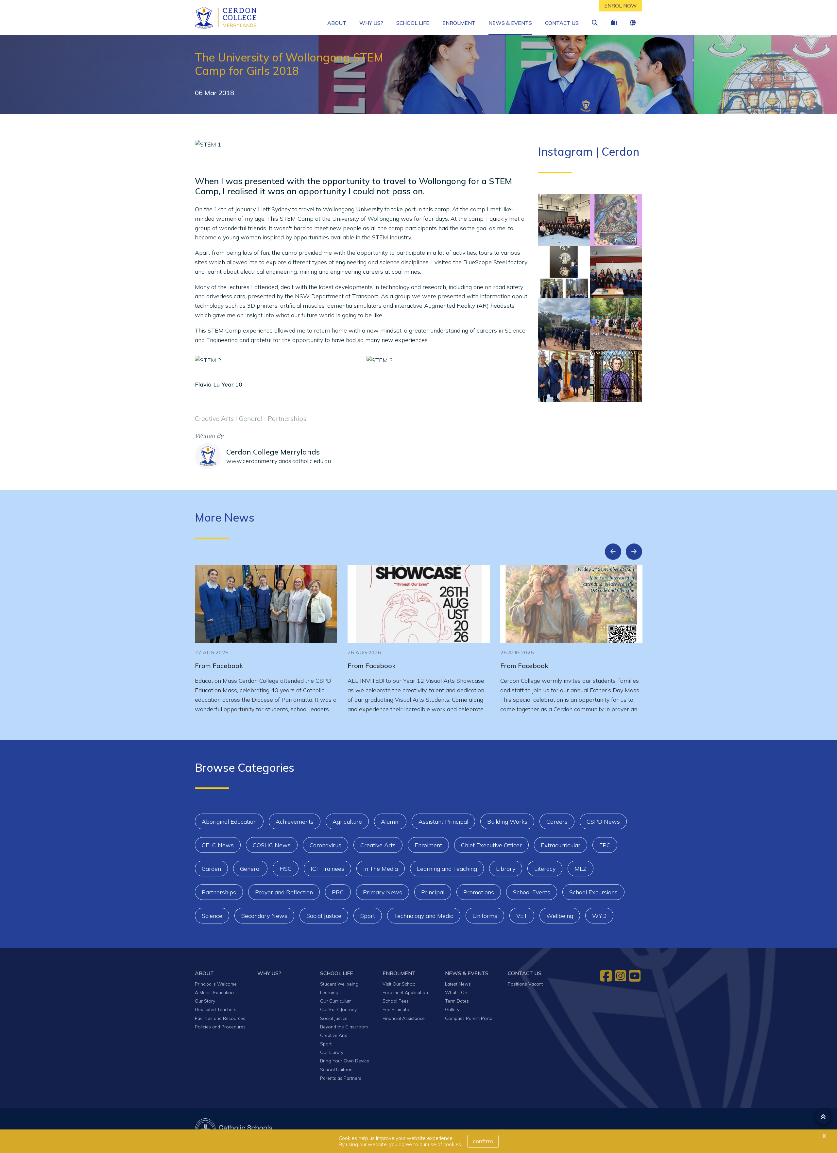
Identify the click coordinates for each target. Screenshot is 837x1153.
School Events (531, 892)
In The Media (380, 868)
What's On (456, 992)
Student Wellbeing (339, 984)
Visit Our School (400, 984)
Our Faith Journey (338, 1009)
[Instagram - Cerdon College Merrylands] (621, 975)
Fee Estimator (397, 1009)
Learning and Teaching (447, 868)
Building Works (507, 821)
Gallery (452, 1009)
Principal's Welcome (216, 984)
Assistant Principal (443, 821)
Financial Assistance (404, 1018)
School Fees (396, 1001)
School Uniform (336, 1069)
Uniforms (484, 916)
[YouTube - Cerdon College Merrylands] (635, 975)
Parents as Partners (340, 1078)
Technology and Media (423, 916)
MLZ (580, 868)
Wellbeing (559, 916)
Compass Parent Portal (469, 1018)
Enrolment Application (405, 992)
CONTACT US (562, 23)
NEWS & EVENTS (510, 23)
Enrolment (428, 845)
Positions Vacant (525, 984)
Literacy (544, 868)
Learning (329, 992)
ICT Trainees (327, 868)
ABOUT (336, 23)
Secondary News (264, 916)
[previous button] (613, 551)
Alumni (390, 821)
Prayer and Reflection (284, 892)
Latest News (458, 984)
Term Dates (457, 1001)
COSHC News (272, 845)
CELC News (218, 845)
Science (212, 916)
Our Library (331, 1052)
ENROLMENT (458, 23)
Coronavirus (325, 845)
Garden (211, 868)
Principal (432, 892)
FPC (604, 845)
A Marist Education (214, 992)
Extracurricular (560, 845)
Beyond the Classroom (344, 1026)
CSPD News (603, 821)
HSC (286, 868)
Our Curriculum (335, 1001)
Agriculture (347, 821)
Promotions (478, 892)
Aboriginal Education (229, 821)
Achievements (295, 821)
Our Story (205, 1001)
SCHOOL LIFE (412, 23)
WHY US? (371, 23)
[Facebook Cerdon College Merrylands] (606, 975)
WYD (599, 916)
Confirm (483, 1141)
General (250, 868)
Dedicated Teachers (215, 1009)
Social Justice (323, 916)
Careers (557, 821)
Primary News (382, 892)
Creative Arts (378, 845)
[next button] (634, 551)
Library (505, 868)
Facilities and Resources (220, 1018)
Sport (367, 916)
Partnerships (219, 892)
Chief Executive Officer (491, 845)
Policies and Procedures (220, 1026)
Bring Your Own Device (344, 1060)
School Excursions (593, 892)
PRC (338, 892)
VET (521, 916)
